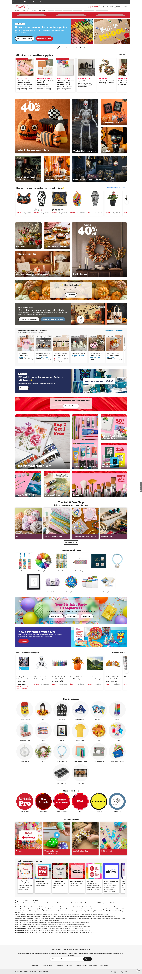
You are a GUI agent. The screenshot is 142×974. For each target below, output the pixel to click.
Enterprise (35, 1)
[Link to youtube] (125, 971)
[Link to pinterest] (118, 971)
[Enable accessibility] (138, 970)
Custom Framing (17, 1)
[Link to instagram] (114, 971)
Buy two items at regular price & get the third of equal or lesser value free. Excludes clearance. (49, 928)
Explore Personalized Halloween (53, 319)
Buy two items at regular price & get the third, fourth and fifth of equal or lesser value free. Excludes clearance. (54, 932)
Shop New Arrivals (71, 406)
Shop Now (23, 388)
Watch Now (21, 38)
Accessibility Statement (43, 971)
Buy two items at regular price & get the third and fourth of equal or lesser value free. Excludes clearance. (53, 930)
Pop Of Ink (57, 357)
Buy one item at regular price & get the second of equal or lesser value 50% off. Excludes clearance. (52, 922)
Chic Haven (21, 357)
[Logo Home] (20, 6)
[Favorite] (32, 336)
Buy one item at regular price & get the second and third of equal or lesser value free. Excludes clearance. (52, 926)
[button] (118, 6)
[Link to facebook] (111, 971)
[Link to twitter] (122, 971)
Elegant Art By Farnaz (78, 355)
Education (42, 1)
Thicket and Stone (94, 357)
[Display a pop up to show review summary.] (102, 356)
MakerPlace (27, 1)
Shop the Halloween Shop (28, 319)
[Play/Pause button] (58, 47)
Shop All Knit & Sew (71, 542)
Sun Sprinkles (111, 357)
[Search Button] (29, 6)
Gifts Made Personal (42, 357)
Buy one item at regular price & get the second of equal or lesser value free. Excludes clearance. (49, 924)
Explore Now (71, 294)
